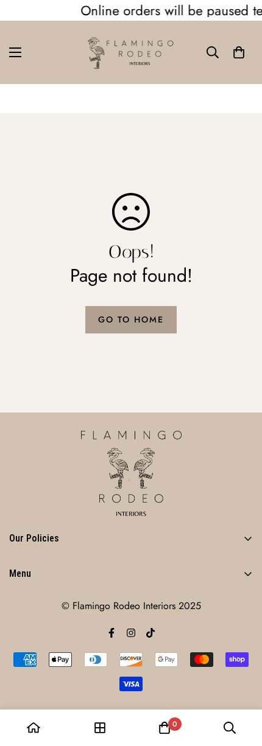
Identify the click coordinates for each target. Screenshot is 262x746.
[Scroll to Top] (240, 681)
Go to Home (131, 319)
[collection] (100, 728)
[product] (33, 727)
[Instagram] (131, 633)
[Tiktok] (150, 633)
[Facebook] (111, 633)
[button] (239, 52)
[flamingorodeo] (131, 52)
